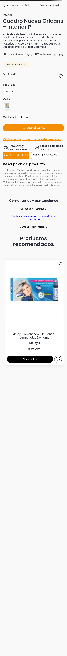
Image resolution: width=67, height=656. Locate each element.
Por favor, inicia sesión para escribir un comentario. (34, 217)
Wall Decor (30, 5)
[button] (9, 92)
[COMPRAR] (58, 359)
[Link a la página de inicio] (5, 5)
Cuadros (44, 5)
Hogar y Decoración (15, 5)
